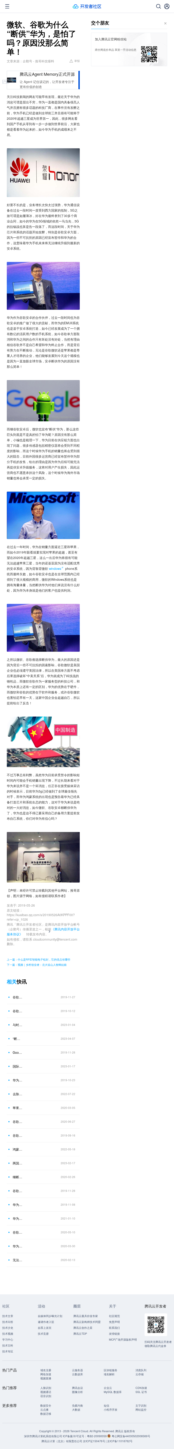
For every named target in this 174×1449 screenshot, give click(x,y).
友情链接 (114, 1333)
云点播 (44, 1409)
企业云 (108, 1388)
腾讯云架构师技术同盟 (87, 1322)
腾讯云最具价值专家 (85, 1316)
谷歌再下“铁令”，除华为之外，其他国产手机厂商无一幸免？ (18, 997)
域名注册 (45, 1370)
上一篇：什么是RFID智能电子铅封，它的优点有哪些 (38, 959)
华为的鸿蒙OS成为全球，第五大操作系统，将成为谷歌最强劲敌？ (18, 1204)
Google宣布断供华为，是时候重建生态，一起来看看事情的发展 (18, 1052)
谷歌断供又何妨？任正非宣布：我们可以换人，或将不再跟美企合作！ (18, 1121)
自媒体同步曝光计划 (50, 1316)
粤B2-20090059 (97, 1436)
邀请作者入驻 (46, 1322)
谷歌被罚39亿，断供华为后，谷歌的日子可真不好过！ (18, 1135)
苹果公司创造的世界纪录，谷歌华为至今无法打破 (18, 1107)
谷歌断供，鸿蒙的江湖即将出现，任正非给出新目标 (18, 1011)
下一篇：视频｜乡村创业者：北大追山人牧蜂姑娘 (37, 964)
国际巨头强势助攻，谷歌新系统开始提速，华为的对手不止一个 (18, 1066)
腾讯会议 (77, 1388)
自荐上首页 (44, 1327)
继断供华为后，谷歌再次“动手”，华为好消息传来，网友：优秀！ (18, 1177)
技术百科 (7, 1345)
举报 (77, 61)
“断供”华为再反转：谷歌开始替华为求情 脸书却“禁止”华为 (18, 1038)
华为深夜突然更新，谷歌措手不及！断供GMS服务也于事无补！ (18, 1246)
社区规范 (114, 1316)
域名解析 (109, 1374)
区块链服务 (110, 1370)
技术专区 (7, 1351)
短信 (106, 1405)
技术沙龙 (7, 1327)
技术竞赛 (43, 1333)
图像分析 (77, 1392)
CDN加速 (141, 1388)
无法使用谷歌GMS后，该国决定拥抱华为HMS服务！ (18, 1260)
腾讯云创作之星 (82, 1327)
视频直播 (45, 1378)
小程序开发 (110, 1409)
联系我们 (114, 1327)
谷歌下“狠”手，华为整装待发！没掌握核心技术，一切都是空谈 (18, 1232)
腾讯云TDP (80, 1333)
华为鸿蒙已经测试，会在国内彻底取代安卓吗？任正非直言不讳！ (18, 1218)
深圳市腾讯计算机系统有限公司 (43, 1436)
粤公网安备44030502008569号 (131, 1436)
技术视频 (7, 1333)
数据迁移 (45, 1413)
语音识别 (45, 1396)
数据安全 (45, 1405)
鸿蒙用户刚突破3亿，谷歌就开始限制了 (18, 1149)
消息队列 (140, 1370)
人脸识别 (45, 1388)
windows (55, 568)
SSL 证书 (141, 1392)
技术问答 (7, 1322)
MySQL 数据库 (113, 1392)
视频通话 (45, 1392)
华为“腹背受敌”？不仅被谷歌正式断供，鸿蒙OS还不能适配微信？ (18, 1080)
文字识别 (140, 1405)
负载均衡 (77, 1405)
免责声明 (114, 1322)
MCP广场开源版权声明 (123, 1339)
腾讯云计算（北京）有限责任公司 (61, 1441)
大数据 (76, 1409)
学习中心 (7, 1339)
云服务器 (77, 1370)
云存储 (139, 1374)
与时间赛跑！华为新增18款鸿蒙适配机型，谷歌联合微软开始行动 (18, 1024)
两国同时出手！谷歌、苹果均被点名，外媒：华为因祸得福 (18, 1163)
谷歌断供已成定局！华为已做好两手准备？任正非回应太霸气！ (18, 1190)
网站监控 (140, 1409)
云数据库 (77, 1374)
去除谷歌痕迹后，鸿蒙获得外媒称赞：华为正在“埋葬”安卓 (18, 1094)
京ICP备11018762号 (120, 1441)
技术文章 (7, 1316)
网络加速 (45, 1374)
